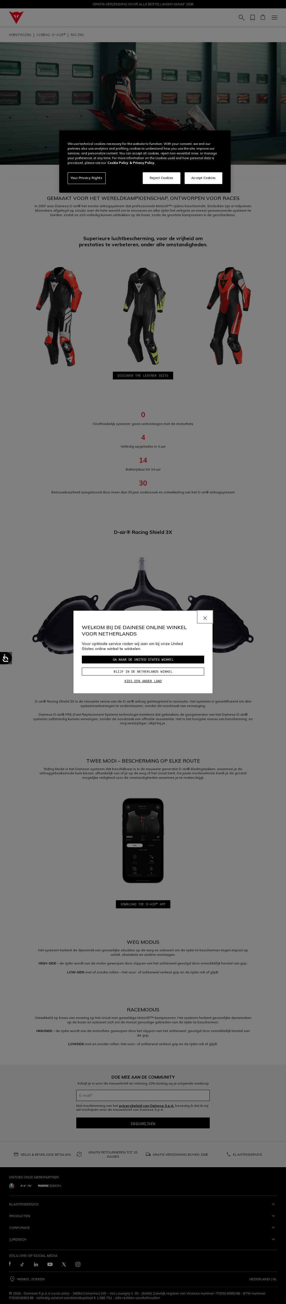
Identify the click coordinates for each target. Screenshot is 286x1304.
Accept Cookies (203, 178)
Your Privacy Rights (87, 178)
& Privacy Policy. (142, 163)
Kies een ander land (143, 681)
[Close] (205, 617)
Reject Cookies (161, 178)
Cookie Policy (118, 163)
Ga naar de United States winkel (143, 659)
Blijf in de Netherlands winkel (143, 671)
